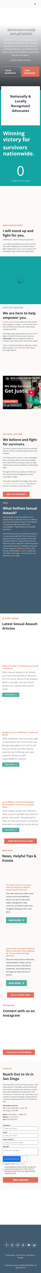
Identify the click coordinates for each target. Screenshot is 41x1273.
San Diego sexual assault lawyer (14, 484)
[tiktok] (23, 1245)
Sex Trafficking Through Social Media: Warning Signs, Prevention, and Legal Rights (18, 804)
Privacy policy (10, 1255)
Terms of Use (20, 1164)
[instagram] (17, 1245)
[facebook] (6, 1245)
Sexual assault (8, 322)
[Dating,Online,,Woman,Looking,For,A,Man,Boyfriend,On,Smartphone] (20, 771)
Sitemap (20, 1258)
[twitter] (12, 1245)
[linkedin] (34, 1245)
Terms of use (20, 1255)
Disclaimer (30, 1255)
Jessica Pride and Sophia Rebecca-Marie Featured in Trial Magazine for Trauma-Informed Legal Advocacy (20, 952)
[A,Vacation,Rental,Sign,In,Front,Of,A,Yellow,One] (20, 635)
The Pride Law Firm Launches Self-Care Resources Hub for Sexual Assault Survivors (18, 887)
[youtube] (29, 1245)
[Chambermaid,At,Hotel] (20, 701)
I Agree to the (15, 1164)
